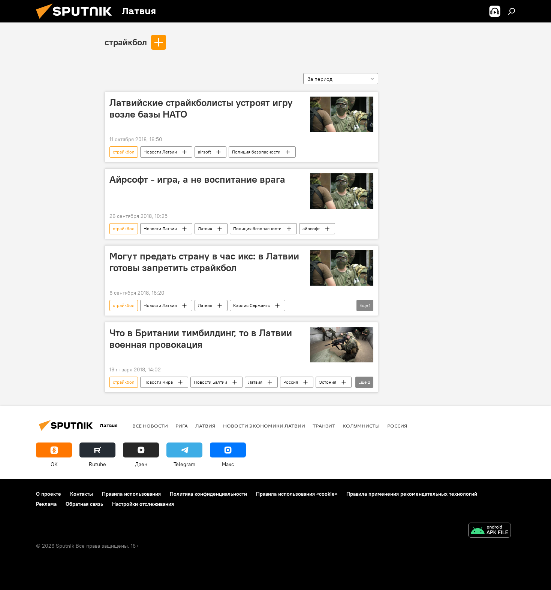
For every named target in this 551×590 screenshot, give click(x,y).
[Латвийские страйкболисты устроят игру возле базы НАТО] (341, 114)
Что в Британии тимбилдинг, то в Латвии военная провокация (200, 338)
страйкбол (126, 42)
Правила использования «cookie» (296, 493)
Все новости (150, 425)
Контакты (81, 493)
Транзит (324, 425)
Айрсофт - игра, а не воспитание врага (197, 179)
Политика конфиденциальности (208, 493)
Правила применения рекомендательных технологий (411, 493)
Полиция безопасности (256, 152)
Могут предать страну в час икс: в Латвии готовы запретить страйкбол (204, 262)
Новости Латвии (160, 152)
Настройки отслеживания (143, 504)
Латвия (205, 228)
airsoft (204, 152)
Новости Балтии (210, 382)
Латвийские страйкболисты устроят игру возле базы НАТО (201, 108)
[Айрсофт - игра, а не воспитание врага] (341, 191)
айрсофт (311, 228)
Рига (181, 425)
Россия (290, 382)
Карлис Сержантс (251, 305)
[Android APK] (489, 531)
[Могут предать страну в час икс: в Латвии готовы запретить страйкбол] (341, 268)
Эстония (327, 382)
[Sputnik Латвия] (77, 20)
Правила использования (131, 493)
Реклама (46, 504)
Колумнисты (361, 425)
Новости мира (158, 382)
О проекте (48, 493)
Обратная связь (84, 504)
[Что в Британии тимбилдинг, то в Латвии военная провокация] (341, 344)
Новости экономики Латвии (264, 425)
